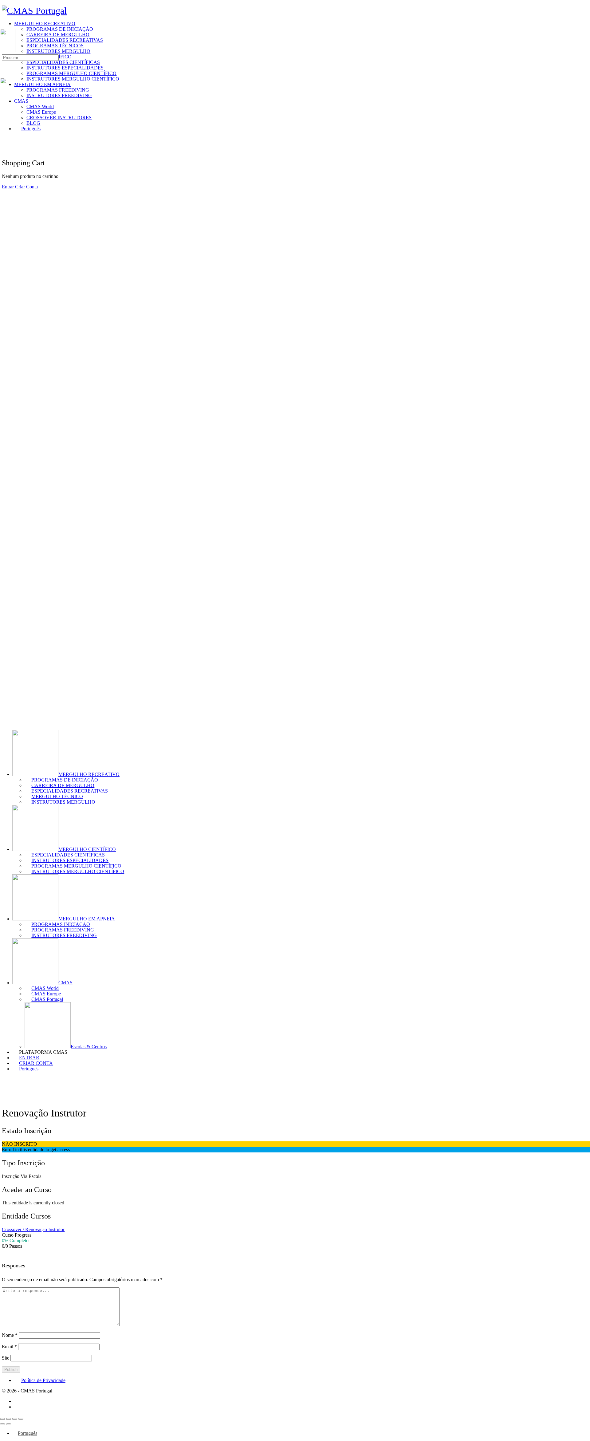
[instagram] (17, 1406)
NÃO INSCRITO (19, 1144)
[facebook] (17, 1401)
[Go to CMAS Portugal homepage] (34, 11)
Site (5, 1357)
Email (9, 1346)
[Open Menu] (3, 26)
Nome (10, 1335)
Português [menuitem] (27, 1433)
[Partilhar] (14, 1419)
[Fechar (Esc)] (20, 1419)
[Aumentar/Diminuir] (2, 1419)
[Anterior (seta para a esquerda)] (2, 1424)
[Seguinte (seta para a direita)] (8, 1424)
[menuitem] (25, 1068)
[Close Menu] (3, 722)
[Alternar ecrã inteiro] (8, 1419)
